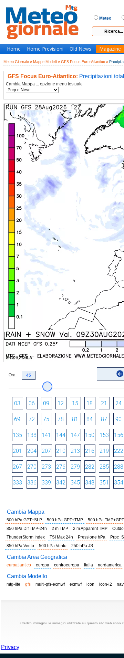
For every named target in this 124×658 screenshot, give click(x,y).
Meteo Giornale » (17, 62)
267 (17, 466)
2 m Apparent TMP (90, 528)
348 (89, 482)
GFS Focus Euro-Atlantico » (84, 62)
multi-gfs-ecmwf (50, 584)
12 (61, 403)
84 (89, 419)
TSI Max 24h (61, 537)
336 (32, 482)
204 (32, 451)
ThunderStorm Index (26, 537)
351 (104, 482)
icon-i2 (105, 584)
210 (60, 451)
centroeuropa (66, 565)
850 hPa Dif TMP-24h (27, 528)
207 (46, 451)
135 (17, 435)
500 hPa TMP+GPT (106, 520)
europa (42, 565)
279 (75, 466)
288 (118, 466)
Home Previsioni (45, 48)
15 (75, 403)
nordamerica (110, 565)
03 (17, 403)
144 (60, 435)
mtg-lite (13, 584)
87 (104, 419)
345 (75, 482)
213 (75, 451)
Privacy (10, 647)
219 (104, 451)
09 (46, 403)
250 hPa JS (82, 545)
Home (14, 48)
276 (60, 466)
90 (118, 419)
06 (32, 403)
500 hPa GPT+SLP (24, 520)
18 (89, 403)
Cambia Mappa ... (44, 84)
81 (75, 419)
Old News (80, 48)
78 (61, 419)
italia (88, 565)
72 (32, 419)
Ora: (13, 375)
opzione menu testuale (61, 84)
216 (89, 451)
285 (104, 466)
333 (17, 482)
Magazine (110, 48)
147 (75, 435)
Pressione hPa (91, 537)
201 (17, 451)
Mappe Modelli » (46, 62)
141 (46, 435)
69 (17, 419)
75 (46, 419)
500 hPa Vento (52, 545)
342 (60, 482)
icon (90, 584)
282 (89, 466)
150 (89, 435)
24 (118, 403)
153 (104, 435)
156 (118, 435)
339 (46, 482)
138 (32, 435)
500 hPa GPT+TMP (65, 520)
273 (46, 466)
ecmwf (76, 584)
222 (118, 451)
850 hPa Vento (20, 545)
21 (104, 403)
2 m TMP (60, 528)
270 (32, 466)
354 (118, 482)
